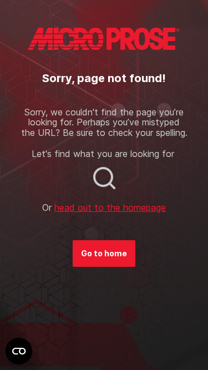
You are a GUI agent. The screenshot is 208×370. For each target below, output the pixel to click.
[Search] (104, 178)
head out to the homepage (110, 207)
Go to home (104, 253)
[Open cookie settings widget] (19, 351)
